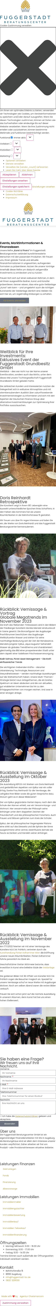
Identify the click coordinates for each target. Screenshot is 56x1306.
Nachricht (5, 1100)
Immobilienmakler (12, 1202)
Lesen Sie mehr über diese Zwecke (23, 170)
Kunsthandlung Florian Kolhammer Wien (20, 952)
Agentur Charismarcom (32, 1296)
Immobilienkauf (11, 1221)
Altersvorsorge (10, 1188)
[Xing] (19, 1154)
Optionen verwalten (16, 160)
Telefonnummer (8, 1092)
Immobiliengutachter (13, 1208)
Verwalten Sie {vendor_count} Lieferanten (27, 167)
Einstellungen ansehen (15, 180)
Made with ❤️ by (9, 1296)
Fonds (6, 1175)
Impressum (11, 197)
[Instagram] (11, 1154)
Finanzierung (9, 1182)
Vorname (4, 1069)
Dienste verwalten (15, 163)
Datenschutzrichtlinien (26, 1116)
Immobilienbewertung (14, 1215)
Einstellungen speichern (15, 186)
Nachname (6, 1077)
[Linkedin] (3, 1154)
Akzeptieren (9, 174)
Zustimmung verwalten (15, 1303)
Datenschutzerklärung (17, 194)
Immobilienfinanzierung (15, 1234)
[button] (28, 68)
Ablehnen (27, 174)
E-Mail (3, 1084)
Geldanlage (48, 967)
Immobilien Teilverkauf (14, 1228)
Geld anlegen (9, 1169)
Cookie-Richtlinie (14, 191)
